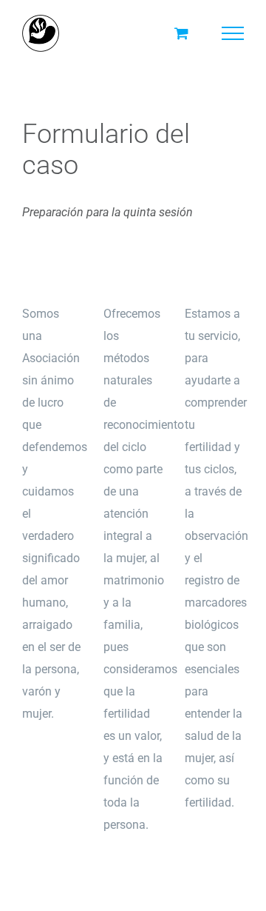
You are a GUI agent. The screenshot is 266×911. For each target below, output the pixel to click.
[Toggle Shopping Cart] (181, 33)
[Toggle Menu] (233, 33)
